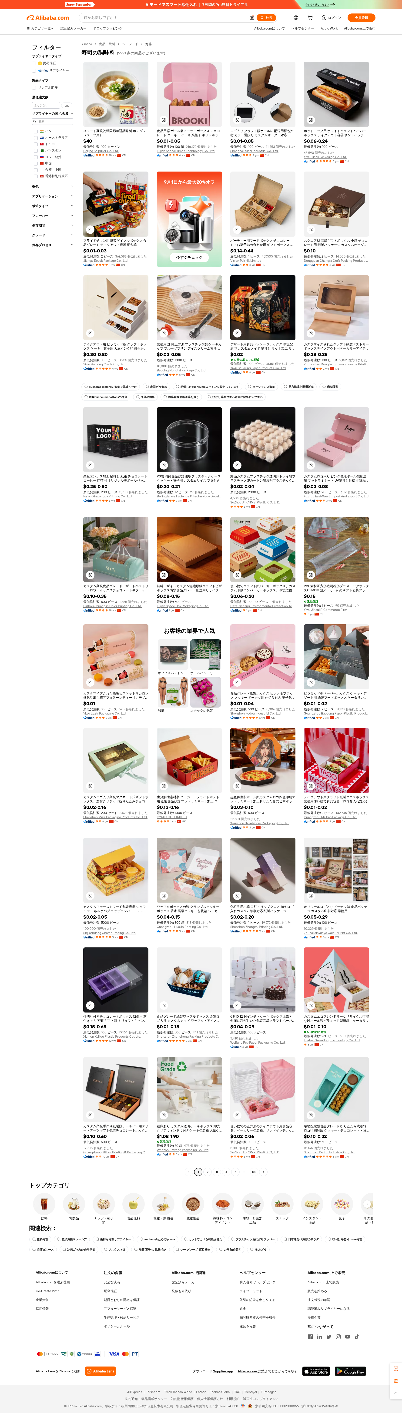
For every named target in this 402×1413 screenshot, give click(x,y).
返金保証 (110, 1291)
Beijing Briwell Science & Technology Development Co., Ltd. (189, 496)
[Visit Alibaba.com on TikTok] (357, 1337)
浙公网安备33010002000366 (277, 1406)
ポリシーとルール (117, 1326)
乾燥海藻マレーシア (74, 1239)
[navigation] (52, 608)
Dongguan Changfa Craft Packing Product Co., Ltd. (336, 260)
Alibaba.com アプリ (252, 1371)
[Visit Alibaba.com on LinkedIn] (319, 1337)
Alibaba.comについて (52, 1272)
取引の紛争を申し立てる (257, 1300)
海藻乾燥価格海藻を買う (183, 397)
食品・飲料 (107, 44)
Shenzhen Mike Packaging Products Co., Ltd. (115, 817)
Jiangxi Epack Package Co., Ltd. (105, 260)
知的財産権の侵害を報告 (257, 1317)
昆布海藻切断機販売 (301, 386)
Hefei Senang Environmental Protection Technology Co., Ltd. (262, 606)
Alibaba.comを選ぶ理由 (53, 1282)
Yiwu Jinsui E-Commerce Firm (325, 610)
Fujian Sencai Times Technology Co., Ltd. (186, 151)
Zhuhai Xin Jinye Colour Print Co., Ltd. (331, 933)
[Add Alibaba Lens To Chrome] (100, 1371)
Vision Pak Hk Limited (245, 260)
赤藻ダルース (45, 1249)
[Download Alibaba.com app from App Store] (316, 1371)
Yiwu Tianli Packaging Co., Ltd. (325, 157)
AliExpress (134, 1392)
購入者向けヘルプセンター (259, 1282)
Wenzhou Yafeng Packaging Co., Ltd (182, 1150)
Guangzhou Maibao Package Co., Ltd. (330, 817)
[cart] (311, 18)
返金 (243, 1308)
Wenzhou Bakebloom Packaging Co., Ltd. (259, 823)
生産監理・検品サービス (122, 1317)
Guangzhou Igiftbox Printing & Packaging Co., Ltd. (115, 1152)
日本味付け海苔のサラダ (303, 1239)
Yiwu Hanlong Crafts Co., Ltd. (104, 364)
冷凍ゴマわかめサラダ (81, 1249)
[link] (396, 1369)
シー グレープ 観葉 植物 (195, 1249)
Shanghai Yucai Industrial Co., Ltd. (254, 151)
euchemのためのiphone (159, 1239)
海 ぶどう (261, 1249)
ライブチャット (251, 1291)
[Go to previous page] (189, 1172)
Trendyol (250, 1392)
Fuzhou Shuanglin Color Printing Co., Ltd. (112, 606)
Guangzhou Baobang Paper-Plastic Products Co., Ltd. (336, 713)
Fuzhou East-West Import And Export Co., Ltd (336, 496)
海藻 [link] (148, 44)
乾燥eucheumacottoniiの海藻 (108, 397)
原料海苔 (42, 1239)
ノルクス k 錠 (117, 1249)
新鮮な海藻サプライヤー (115, 1239)
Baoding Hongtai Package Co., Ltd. (181, 370)
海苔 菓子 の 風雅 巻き (153, 1249)
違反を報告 (248, 1326)
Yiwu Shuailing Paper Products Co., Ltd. (258, 368)
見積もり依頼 (181, 1291)
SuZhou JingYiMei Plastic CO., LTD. (255, 502)
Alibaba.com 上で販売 (323, 1282)
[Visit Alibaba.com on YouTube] (347, 1337)
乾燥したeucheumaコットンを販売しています (210, 386)
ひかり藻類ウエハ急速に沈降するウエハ (237, 397)
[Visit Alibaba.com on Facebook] (310, 1337)
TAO (237, 1392)
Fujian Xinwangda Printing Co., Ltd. (107, 496)
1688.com (153, 1392)
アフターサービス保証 (120, 1308)
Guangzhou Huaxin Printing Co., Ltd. (182, 927)
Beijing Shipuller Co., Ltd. (101, 151)
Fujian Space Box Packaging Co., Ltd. (183, 606)
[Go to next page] (263, 1172)
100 (254, 1172)
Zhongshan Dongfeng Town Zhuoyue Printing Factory (336, 364)
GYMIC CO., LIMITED (172, 817)
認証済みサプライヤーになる (329, 1308)
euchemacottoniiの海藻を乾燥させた (113, 386)
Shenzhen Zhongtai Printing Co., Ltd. (256, 927)
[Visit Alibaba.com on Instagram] (338, 1337)
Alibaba (86, 44)
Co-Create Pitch (48, 1291)
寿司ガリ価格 (158, 386)
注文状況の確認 (319, 1300)
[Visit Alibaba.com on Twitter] (329, 1337)
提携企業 (314, 1317)
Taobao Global (220, 1392)
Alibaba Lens (45, 1371)
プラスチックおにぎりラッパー (255, 1239)
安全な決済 (112, 1282)
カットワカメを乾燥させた (205, 1239)
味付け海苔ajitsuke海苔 (347, 1239)
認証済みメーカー (185, 1282)
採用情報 (42, 1308)
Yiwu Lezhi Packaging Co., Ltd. (104, 713)
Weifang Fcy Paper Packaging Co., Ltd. (257, 1042)
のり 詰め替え (232, 1249)
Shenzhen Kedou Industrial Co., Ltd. (255, 713)
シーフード (130, 44)
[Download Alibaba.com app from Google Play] (350, 1371)
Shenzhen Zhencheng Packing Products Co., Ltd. (189, 1036)
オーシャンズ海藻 (264, 386)
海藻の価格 (148, 397)
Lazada (201, 1392)
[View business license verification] (243, 1406)
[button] (252, 17)
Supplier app (223, 1371)
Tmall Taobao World (178, 1392)
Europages (268, 1392)
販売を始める (317, 1291)
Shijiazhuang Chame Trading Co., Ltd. (109, 933)
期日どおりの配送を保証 (122, 1300)
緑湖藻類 (332, 386)
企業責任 (42, 1300)
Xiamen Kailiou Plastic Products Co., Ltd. (112, 1036)
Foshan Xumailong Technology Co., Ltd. (332, 1040)
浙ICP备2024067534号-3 (320, 1406)
